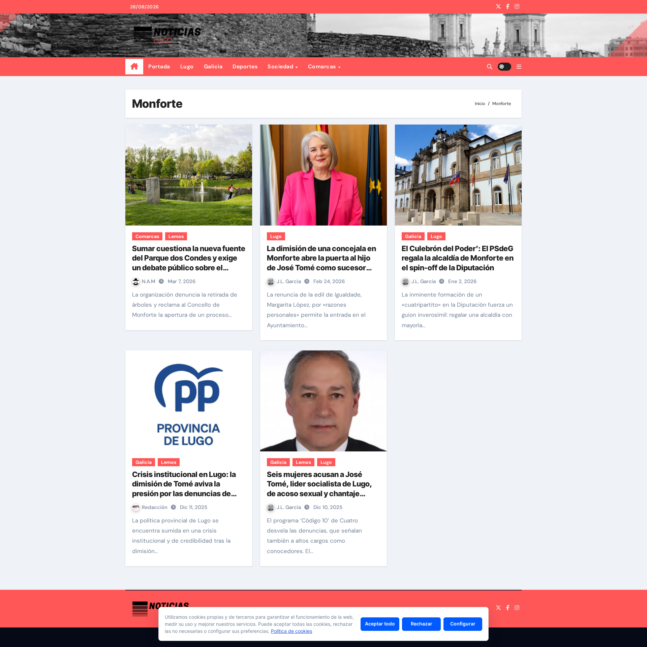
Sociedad (281, 66)
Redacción (155, 507)
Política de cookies (291, 631)
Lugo (187, 66)
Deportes (245, 66)
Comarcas (323, 66)
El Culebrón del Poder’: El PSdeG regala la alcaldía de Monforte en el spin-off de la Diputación (458, 258)
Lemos (176, 236)
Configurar (462, 623)
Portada (159, 66)
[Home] (134, 66)
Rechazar (421, 623)
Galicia (213, 66)
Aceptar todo (380, 623)
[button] (519, 67)
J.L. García (289, 281)
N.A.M (149, 281)
